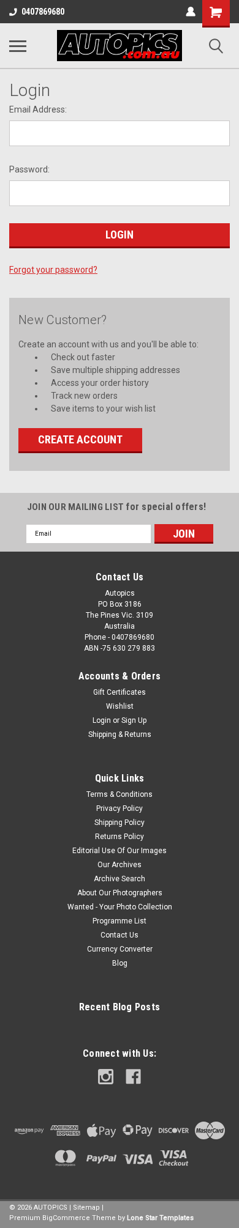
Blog (119, 963)
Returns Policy (119, 836)
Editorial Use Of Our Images (119, 850)
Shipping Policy (119, 822)
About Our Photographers (119, 893)
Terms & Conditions (119, 794)
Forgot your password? (53, 270)
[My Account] (190, 12)
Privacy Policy (119, 808)
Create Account (80, 439)
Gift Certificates (119, 692)
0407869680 (42, 12)
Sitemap (86, 1207)
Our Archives (119, 864)
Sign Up (133, 720)
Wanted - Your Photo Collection (119, 907)
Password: (29, 169)
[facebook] (133, 1076)
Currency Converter (120, 949)
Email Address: (38, 109)
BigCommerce (66, 1218)
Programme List (119, 921)
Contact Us (119, 935)
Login (102, 720)
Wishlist (120, 706)
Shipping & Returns (119, 734)
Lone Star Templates (160, 1218)
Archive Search (119, 879)
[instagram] (105, 1076)
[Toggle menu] (17, 45)
